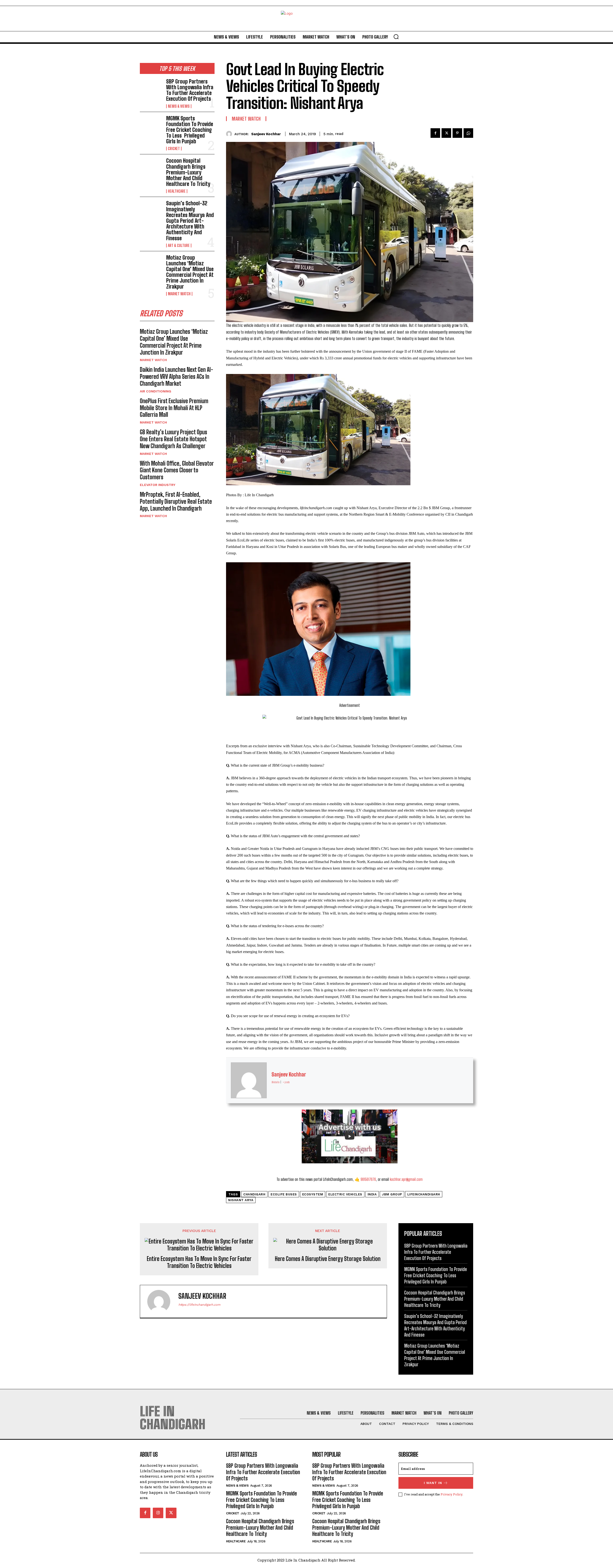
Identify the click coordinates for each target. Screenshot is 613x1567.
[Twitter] (446, 133)
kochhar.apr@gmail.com (406, 1179)
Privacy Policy (451, 1494)
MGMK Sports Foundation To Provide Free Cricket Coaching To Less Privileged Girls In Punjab (189, 130)
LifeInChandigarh (423, 1194)
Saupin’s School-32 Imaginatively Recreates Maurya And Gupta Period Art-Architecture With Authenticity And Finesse (190, 220)
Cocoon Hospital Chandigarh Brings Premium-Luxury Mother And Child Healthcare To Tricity (188, 172)
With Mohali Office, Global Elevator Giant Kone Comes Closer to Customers (177, 470)
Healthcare (177, 191)
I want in (433, 1483)
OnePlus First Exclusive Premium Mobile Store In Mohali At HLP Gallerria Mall (174, 407)
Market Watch (179, 294)
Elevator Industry (157, 484)
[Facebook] (435, 133)
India (372, 1194)
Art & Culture (179, 245)
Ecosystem (312, 1194)
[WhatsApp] (468, 133)
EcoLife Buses (284, 1194)
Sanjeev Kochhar (266, 134)
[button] (396, 36)
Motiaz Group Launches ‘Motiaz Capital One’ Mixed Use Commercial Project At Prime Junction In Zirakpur (190, 272)
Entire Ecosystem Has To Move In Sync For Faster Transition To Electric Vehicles (199, 1262)
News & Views (179, 106)
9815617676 (368, 1179)
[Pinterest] (457, 133)
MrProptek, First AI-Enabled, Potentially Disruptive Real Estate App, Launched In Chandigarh (176, 501)
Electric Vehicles (345, 1194)
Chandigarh (254, 1194)
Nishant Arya (240, 1200)
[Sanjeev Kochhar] (230, 134)
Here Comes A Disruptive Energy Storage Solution (327, 1258)
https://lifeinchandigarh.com (199, 1304)
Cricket (174, 149)
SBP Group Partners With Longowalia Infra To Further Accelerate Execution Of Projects (189, 90)
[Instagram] (158, 1513)
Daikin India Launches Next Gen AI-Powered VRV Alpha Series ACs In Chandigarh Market (176, 376)
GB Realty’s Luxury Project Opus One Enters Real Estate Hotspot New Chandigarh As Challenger (173, 439)
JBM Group (392, 1194)
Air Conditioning (155, 391)
